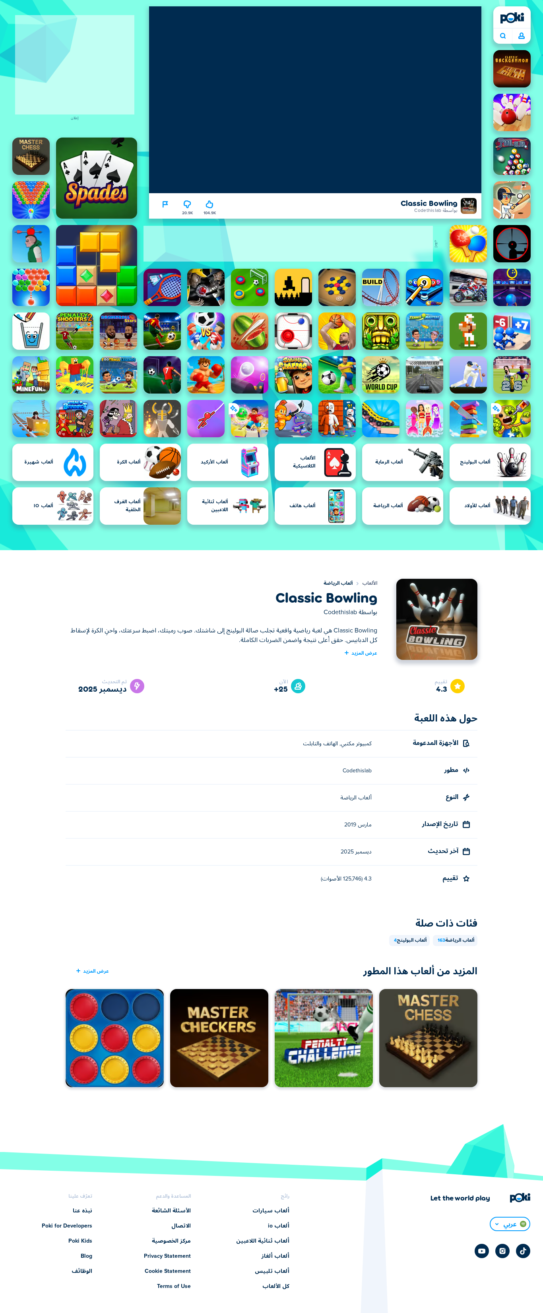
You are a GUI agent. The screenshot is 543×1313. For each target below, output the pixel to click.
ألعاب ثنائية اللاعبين (262, 1241)
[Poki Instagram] (502, 1251)
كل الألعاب (275, 1286)
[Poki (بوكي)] (512, 17)
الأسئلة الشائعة (171, 1211)
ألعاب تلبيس (272, 1271)
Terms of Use (174, 1286)
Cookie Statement (168, 1271)
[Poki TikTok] (523, 1251)
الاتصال (181, 1226)
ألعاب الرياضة (338, 583)
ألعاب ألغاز (275, 1256)
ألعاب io (278, 1226)
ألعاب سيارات (270, 1211)
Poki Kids (80, 1241)
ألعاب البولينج (410, 940)
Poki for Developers (67, 1226)
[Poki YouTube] (482, 1251)
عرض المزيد (364, 653)
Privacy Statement (167, 1256)
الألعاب (369, 583)
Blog (86, 1256)
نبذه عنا (82, 1211)
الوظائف (82, 1271)
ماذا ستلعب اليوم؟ (502, 36)
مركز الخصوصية (171, 1241)
